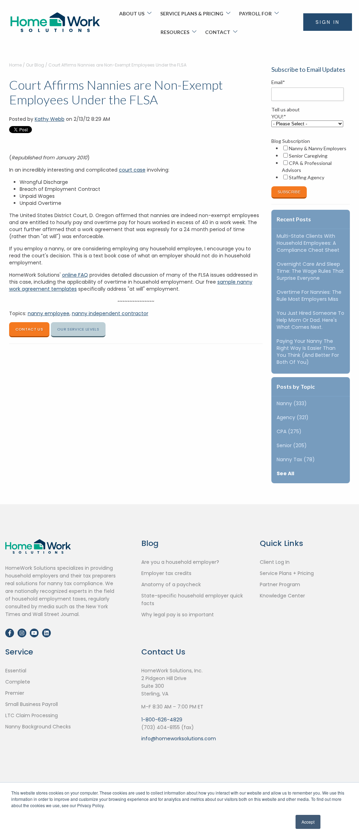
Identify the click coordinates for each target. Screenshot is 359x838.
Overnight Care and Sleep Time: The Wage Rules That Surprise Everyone (310, 271)
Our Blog (35, 65)
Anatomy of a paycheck (171, 584)
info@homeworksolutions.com (178, 738)
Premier (14, 693)
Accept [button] (308, 822)
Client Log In (275, 562)
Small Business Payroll (31, 704)
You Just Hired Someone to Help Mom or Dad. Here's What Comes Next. (310, 320)
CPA (289, 431)
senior (292, 445)
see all (285, 473)
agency (293, 417)
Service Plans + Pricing (287, 573)
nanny (292, 403)
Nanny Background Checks (38, 726)
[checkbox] (309, 163)
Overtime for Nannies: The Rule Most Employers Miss (309, 296)
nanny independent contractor (110, 313)
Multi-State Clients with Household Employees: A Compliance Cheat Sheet (308, 243)
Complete (17, 681)
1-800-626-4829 (161, 719)
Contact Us (29, 329)
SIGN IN (328, 22)
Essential (15, 670)
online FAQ (75, 274)
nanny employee (48, 313)
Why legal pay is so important (177, 614)
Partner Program (280, 584)
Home (15, 65)
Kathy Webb (50, 119)
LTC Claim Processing (31, 715)
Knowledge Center (282, 595)
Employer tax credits (166, 573)
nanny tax (296, 459)
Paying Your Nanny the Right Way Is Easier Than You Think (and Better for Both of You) (308, 352)
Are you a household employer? (180, 562)
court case (132, 169)
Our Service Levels (78, 329)
